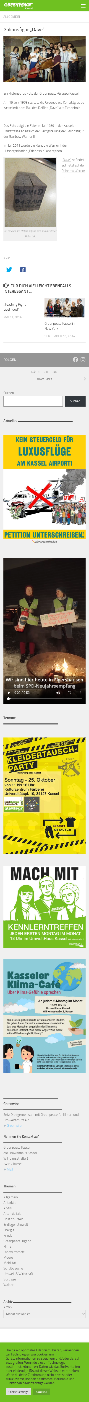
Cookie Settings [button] (18, 1392)
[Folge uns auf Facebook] (75, 359)
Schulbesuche (13, 1268)
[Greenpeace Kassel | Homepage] (23, 6)
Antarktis (9, 1203)
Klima (7, 1246)
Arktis (7, 1208)
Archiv (7, 1307)
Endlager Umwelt (15, 1225)
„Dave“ (66, 160)
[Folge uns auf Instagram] (83, 359)
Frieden (8, 1235)
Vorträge (9, 1279)
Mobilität (9, 1263)
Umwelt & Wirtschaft (18, 1274)
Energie (8, 1230)
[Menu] (83, 5)
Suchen (8, 393)
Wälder (8, 1285)
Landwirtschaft (13, 1252)
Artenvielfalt (12, 1214)
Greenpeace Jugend (17, 1241)
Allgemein (11, 17)
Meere (8, 1257)
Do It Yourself (13, 1219)
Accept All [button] (41, 1391)
